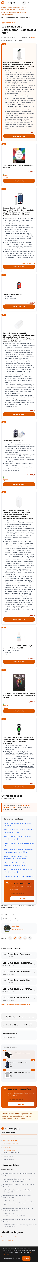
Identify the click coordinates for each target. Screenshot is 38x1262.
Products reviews (8, 1159)
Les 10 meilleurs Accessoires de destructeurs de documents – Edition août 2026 (18, 1209)
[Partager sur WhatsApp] (20, 938)
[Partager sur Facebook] (15, 938)
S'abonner (22, 898)
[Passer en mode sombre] (24, 3)
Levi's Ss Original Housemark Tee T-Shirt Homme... (16, 1063)
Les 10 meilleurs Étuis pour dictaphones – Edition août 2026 (19, 1174)
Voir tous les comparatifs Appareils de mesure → (15, 1004)
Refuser (18, 1258)
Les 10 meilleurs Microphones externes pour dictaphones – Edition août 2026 (17, 1180)
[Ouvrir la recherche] (29, 3)
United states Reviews (10, 1140)
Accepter (26, 1258)
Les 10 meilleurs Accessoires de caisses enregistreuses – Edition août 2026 (15, 1215)
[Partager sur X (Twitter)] (10, 938)
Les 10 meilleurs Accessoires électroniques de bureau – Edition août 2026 (20, 1226)
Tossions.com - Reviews (10, 1137)
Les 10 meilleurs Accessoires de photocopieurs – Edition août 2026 (18, 1196)
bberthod (33, 37)
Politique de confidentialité (11, 1153)
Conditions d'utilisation (7, 1240)
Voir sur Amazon (19, 136)
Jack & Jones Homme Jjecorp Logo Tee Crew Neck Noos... (17, 1073)
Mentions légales (8, 1156)
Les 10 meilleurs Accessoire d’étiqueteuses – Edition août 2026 (19, 1220)
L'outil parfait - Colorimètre (12, 294)
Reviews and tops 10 (9, 1151)
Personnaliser (8, 1258)
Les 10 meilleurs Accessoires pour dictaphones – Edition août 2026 (18, 1191)
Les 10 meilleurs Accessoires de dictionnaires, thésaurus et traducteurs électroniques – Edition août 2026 (19, 1203)
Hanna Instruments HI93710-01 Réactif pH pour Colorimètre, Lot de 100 (17, 647)
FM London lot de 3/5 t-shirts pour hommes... (17, 1053)
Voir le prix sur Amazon (28, 263)
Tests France (7, 1147)
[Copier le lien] (30, 938)
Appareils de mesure (8, 23)
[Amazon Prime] (19, 176)
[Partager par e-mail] (25, 938)
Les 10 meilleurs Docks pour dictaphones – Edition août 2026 (18, 1185)
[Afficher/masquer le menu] (34, 3)
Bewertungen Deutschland (11, 1144)
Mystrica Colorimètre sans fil (13, 440)
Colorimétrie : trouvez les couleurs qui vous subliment (18, 166)
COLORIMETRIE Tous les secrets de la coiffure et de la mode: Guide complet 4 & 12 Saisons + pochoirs (19, 695)
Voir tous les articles (17, 929)
